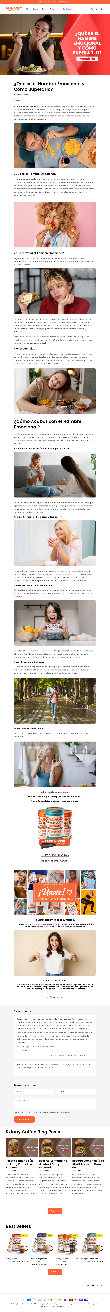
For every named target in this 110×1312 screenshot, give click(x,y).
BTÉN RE (48, 860)
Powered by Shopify (42, 1304)
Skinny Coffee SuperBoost (55, 792)
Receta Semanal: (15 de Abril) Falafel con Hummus (20, 1164)
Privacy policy (67, 1304)
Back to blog (56, 997)
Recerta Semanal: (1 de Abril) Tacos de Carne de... (88, 1164)
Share (18, 101)
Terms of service (80, 1304)
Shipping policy (93, 1304)
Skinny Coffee (11, 1259)
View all (55, 1211)
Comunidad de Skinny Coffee (51, 924)
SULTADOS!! (61, 860)
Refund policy (55, 1304)
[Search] (92, 9)
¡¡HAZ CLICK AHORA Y (55, 855)
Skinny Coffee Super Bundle (67, 1259)
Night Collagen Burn (39, 1259)
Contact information (64, 1306)
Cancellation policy (48, 1306)
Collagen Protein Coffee (90, 1259)
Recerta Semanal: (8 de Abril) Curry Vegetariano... (53, 1164)
